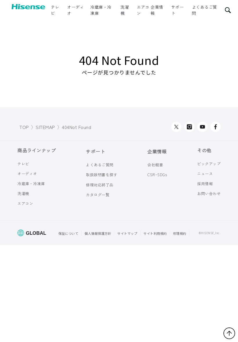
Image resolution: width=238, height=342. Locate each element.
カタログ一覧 (97, 194)
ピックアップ (209, 163)
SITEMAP (45, 126)
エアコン (143, 10)
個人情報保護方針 (97, 233)
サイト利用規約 (155, 233)
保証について (68, 233)
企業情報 (157, 10)
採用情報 (205, 183)
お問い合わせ (209, 193)
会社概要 (155, 165)
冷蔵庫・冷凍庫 (100, 10)
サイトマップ (127, 233)
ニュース (205, 173)
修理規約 (179, 233)
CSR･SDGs (157, 174)
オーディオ (75, 10)
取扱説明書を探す (101, 174)
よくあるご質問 (204, 10)
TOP (24, 126)
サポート (177, 10)
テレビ (55, 10)
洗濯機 (124, 10)
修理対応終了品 (99, 185)
